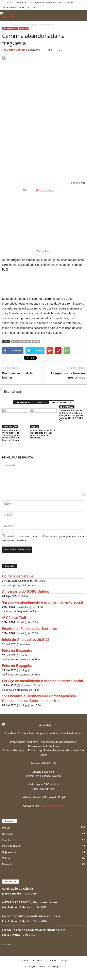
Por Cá (23, 28)
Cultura (6, 858)
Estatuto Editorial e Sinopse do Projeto (43, 797)
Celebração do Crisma (17, 888)
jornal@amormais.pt (52, 805)
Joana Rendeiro (12, 893)
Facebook (38, 960)
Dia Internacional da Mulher (17, 375)
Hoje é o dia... (10, 852)
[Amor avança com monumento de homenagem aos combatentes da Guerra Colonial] (15, 418)
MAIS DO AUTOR (61, 402)
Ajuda (32, 7)
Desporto (7, 834)
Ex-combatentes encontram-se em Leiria (31, 916)
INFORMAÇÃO (9, 28)
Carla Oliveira (11, 935)
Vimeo (64, 960)
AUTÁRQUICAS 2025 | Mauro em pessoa (30, 902)
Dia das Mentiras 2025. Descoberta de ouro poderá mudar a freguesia (42, 434)
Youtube (24, 960)
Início (4, 24)
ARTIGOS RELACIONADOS (31, 402)
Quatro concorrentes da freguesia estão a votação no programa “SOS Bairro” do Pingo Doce (71, 415)
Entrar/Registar (13, 7)
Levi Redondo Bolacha (16, 907)
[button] (80, 15)
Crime (36, 341)
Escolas (7, 840)
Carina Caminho (17, 49)
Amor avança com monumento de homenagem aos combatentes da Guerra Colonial (12, 435)
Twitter (52, 960)
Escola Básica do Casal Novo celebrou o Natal (34, 930)
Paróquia (7, 864)
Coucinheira (23, 341)
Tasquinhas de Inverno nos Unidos (68, 375)
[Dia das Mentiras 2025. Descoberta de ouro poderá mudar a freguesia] (43, 418)
